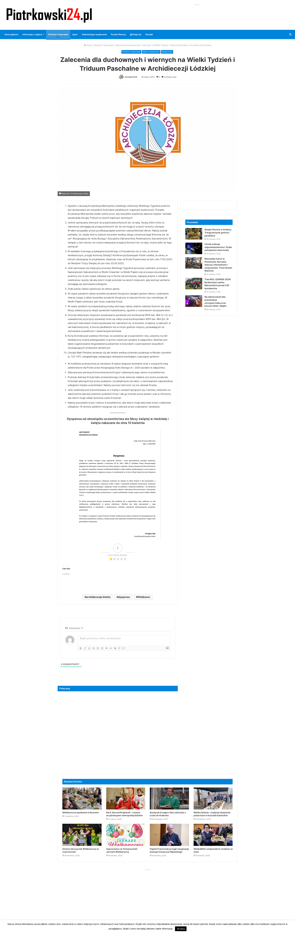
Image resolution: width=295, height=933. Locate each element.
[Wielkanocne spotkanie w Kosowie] (82, 798)
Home (89, 45)
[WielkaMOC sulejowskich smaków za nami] (213, 835)
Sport (75, 34)
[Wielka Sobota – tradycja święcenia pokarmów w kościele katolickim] (213, 798)
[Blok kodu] (111, 648)
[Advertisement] (197, 13)
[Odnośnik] (115, 648)
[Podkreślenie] (89, 648)
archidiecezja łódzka (98, 596)
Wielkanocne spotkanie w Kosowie (80, 812)
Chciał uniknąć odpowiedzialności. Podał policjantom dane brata (218, 247)
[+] (123, 648)
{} (119, 648)
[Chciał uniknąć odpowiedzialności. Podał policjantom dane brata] (193, 248)
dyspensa (124, 596)
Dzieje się (136, 34)
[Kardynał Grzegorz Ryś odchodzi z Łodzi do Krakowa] (169, 798)
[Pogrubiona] (81, 648)
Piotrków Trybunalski (58, 34)
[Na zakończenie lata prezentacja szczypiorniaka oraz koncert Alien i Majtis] (193, 301)
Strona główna (11, 34)
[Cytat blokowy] (106, 648)
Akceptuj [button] (181, 929)
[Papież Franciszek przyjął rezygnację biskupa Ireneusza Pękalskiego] (169, 835)
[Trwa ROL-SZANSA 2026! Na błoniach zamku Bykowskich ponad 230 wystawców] (193, 283)
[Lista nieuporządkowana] (102, 648)
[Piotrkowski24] (49, 15)
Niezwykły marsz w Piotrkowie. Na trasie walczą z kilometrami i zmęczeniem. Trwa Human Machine (218, 264)
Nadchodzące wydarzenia (94, 34)
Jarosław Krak (130, 77)
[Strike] (93, 648)
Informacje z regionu (32, 34)
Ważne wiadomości (151, 52)
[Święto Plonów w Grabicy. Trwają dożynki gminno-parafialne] (193, 234)
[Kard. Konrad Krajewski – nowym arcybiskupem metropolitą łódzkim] (125, 798)
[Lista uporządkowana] (98, 648)
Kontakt (149, 34)
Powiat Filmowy (118, 34)
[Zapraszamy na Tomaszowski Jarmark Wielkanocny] (125, 835)
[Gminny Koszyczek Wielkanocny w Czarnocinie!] (82, 835)
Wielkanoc (144, 596)
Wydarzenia (167, 52)
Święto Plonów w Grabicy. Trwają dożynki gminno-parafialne (218, 232)
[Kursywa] (85, 648)
